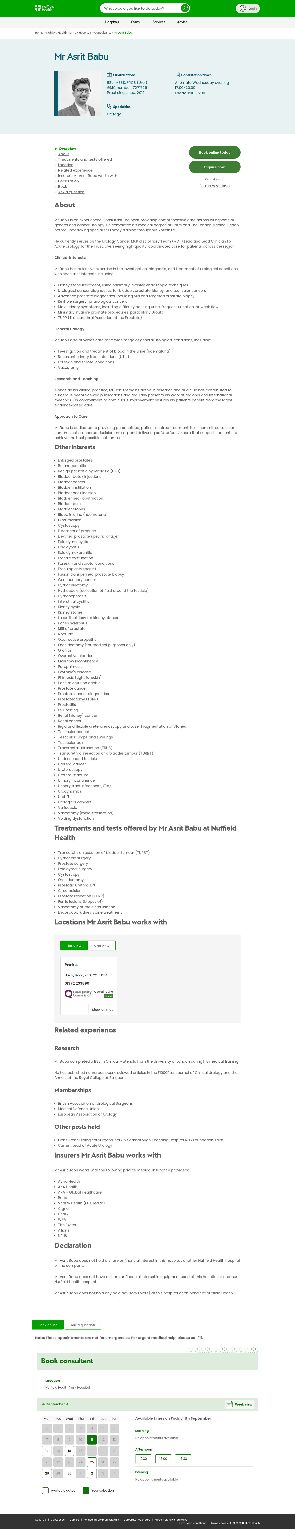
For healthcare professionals (101, 1519)
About (63, 153)
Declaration (68, 181)
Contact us (58, 1519)
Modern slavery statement (171, 1519)
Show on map (103, 1009)
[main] (147, 771)
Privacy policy (219, 1523)
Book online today (214, 152)
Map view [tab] (101, 946)
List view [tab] (74, 946)
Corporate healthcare (137, 1519)
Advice (182, 22)
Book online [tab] (47, 1325)
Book (62, 186)
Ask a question (71, 191)
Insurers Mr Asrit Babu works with (87, 175)
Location (65, 164)
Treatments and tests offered (85, 159)
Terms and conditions (192, 1523)
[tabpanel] (147, 987)
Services (159, 22)
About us (40, 1519)
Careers (74, 1519)
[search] (145, 8)
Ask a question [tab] (83, 1325)
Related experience (75, 170)
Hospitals (112, 22)
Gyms (135, 22)
